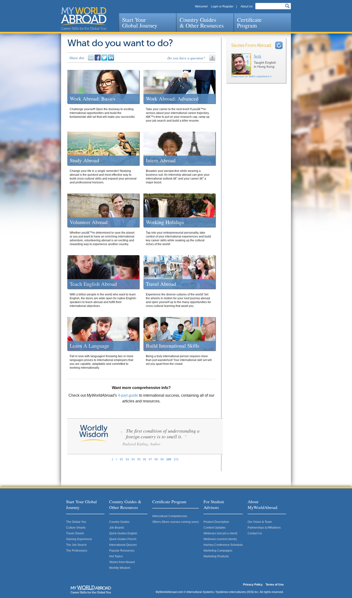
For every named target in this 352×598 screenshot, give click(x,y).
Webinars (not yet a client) (220, 533)
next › (279, 45)
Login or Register (222, 6)
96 (144, 459)
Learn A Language (89, 346)
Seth (257, 56)
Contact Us (255, 533)
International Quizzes (123, 545)
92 (121, 459)
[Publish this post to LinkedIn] (111, 59)
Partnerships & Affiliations (264, 527)
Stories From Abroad (251, 45)
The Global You (76, 522)
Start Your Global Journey (139, 22)
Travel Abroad (161, 284)
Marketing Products (216, 556)
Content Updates (215, 527)
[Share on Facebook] (98, 59)
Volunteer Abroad (89, 222)
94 (133, 459)
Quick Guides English (123, 533)
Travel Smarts (75, 533)
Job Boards (116, 527)
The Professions (76, 550)
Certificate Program (249, 22)
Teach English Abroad (93, 284)
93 (127, 459)
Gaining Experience (79, 539)
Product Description (216, 522)
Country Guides (119, 522)
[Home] (83, 18)
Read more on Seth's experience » (251, 76)
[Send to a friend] (91, 59)
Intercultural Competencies (169, 516)
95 (139, 459)
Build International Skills (172, 346)
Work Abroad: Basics (92, 99)
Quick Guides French (122, 539)
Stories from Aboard (122, 562)
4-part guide (128, 395)
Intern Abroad (161, 160)
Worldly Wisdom (119, 568)
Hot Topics (116, 556)
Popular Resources (121, 550)
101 (176, 459)
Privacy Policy (253, 584)
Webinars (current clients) (220, 539)
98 (156, 459)
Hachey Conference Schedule (223, 545)
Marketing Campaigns (218, 550)
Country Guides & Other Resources (202, 22)
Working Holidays (165, 222)
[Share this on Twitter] (104, 59)
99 (162, 459)
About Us (247, 6)
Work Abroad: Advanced (172, 99)
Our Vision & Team (260, 522)
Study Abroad (84, 160)
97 (150, 459)
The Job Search (76, 545)
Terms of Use (275, 584)
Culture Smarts (75, 527)
